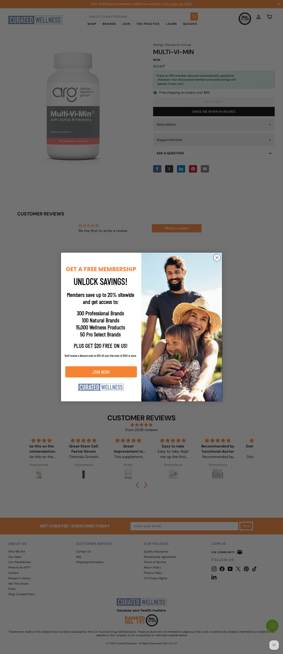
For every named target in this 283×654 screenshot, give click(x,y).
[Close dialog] (217, 257)
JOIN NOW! (101, 372)
